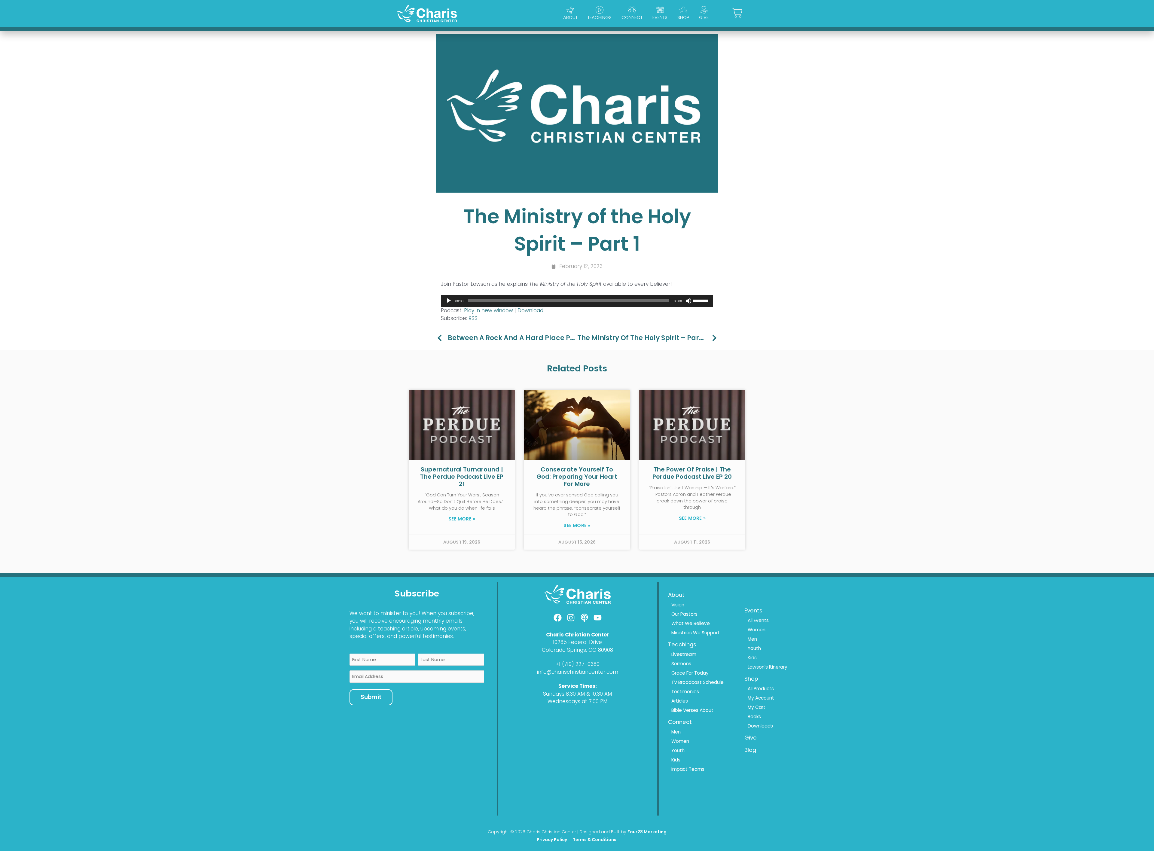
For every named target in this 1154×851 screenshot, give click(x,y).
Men (676, 732)
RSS (473, 318)
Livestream (683, 654)
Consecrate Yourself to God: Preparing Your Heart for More (576, 476)
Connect (632, 17)
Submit (371, 697)
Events (659, 17)
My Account (761, 698)
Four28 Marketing (647, 832)
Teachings (600, 17)
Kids (675, 760)
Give (704, 17)
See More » (461, 519)
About (570, 17)
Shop (683, 17)
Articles (679, 701)
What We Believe (690, 623)
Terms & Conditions (595, 840)
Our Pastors (684, 614)
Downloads (760, 726)
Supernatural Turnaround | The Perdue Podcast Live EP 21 (461, 476)
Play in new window (488, 310)
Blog (750, 750)
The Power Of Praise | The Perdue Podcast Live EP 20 (692, 473)
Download (530, 310)
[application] (577, 301)
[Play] (449, 301)
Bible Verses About (692, 710)
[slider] (701, 300)
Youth (678, 750)
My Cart (756, 707)
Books (754, 716)
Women (680, 741)
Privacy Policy (552, 840)
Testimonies (685, 691)
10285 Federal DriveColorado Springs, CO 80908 (577, 646)
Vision (677, 605)
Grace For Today (690, 673)
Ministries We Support (695, 633)
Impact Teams (687, 769)
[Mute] (688, 301)
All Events (758, 620)
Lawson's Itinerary (767, 667)
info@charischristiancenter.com (577, 672)
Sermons (681, 663)
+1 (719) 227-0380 (578, 664)
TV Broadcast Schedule (697, 682)
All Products (761, 688)
